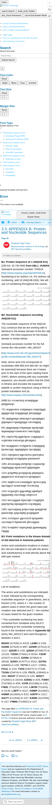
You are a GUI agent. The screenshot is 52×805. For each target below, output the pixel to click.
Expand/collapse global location (49, 221)
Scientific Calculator (14, 152)
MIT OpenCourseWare (21, 249)
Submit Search (8, 60)
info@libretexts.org (11, 794)
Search (5, 802)
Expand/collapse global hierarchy (4, 222)
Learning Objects (33, 222)
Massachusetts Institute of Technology (28, 246)
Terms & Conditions (23, 788)
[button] (10, 172)
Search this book (7, 51)
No (16, 756)
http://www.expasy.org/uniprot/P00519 (23, 273)
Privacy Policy (7, 788)
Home (14, 222)
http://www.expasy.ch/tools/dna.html (21, 395)
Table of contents (13, 255)
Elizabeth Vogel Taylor (21, 243)
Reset (4, 79)
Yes (6, 756)
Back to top (6, 732)
